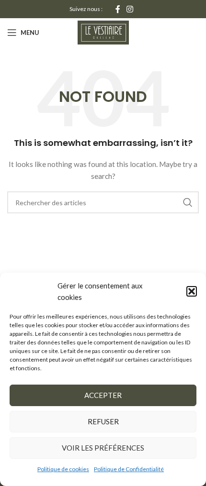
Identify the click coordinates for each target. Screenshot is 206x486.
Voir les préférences (103, 447)
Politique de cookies (63, 469)
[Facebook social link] (117, 9)
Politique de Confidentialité (129, 469)
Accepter (103, 395)
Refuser (103, 421)
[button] (191, 291)
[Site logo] (103, 32)
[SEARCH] (188, 202)
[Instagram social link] (130, 9)
